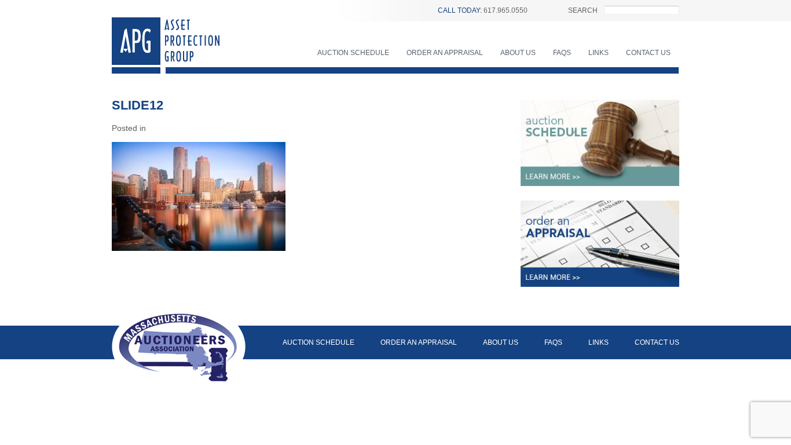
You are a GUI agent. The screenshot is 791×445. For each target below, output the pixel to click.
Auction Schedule (353, 53)
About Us (518, 53)
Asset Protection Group (165, 45)
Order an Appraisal (445, 53)
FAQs (562, 53)
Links (598, 53)
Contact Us (648, 53)
